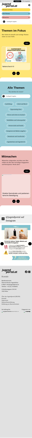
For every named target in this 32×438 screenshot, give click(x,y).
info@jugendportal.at (12, 284)
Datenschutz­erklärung (8, 302)
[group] (16, 58)
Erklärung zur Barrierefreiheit (10, 304)
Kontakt (4, 298)
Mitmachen (5, 17)
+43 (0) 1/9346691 (12, 286)
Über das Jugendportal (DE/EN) (11, 296)
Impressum (5, 300)
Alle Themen (6, 13)
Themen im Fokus (7, 9)
